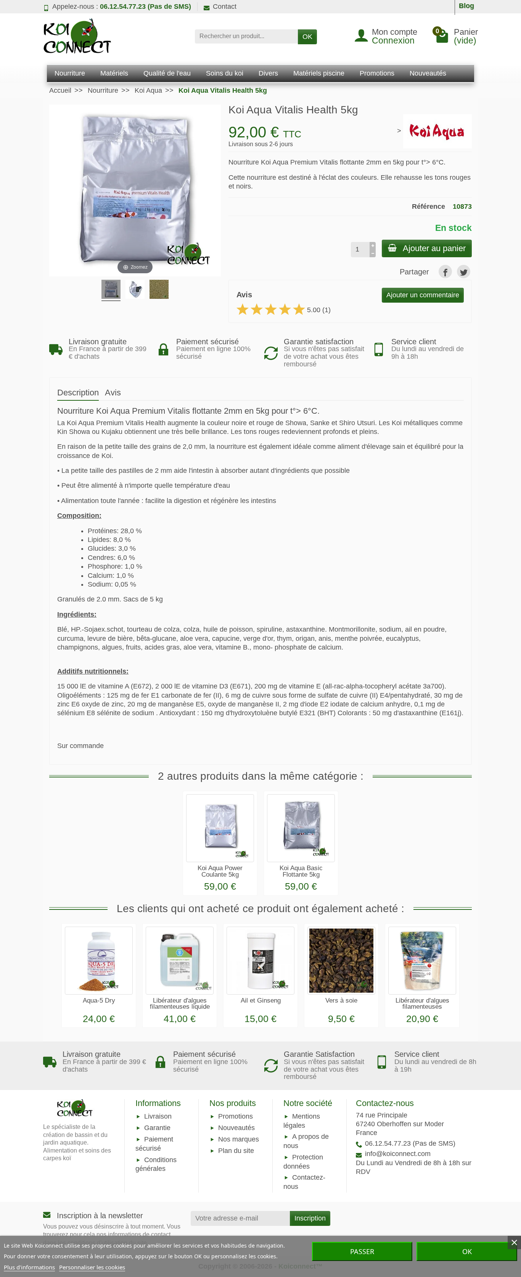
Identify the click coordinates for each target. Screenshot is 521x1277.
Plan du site (236, 1151)
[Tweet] (463, 271)
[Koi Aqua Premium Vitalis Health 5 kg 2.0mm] (111, 290)
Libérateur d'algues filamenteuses (422, 1004)
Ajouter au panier (434, 248)
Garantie (157, 1128)
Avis (113, 392)
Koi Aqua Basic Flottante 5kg (301, 871)
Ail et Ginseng (261, 1000)
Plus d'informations (29, 1267)
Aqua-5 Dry (99, 1000)
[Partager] (445, 271)
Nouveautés (236, 1128)
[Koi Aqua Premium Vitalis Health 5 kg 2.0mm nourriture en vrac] (159, 290)
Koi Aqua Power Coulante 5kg (220, 871)
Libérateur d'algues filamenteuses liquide (180, 1004)
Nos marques (238, 1139)
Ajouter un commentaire (422, 295)
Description (78, 392)
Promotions (235, 1116)
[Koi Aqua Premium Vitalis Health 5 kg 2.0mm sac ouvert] (135, 290)
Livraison (158, 1116)
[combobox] (246, 36)
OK (307, 36)
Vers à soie (341, 1000)
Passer (362, 1251)
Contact (224, 6)
